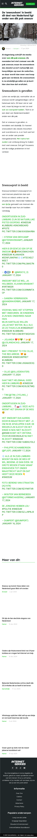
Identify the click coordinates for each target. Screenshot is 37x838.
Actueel (16, 49)
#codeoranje (16, 436)
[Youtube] (24, 768)
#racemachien (25, 251)
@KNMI (6, 433)
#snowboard (20, 225)
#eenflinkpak (10, 257)
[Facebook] (12, 768)
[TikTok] (20, 768)
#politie (6, 509)
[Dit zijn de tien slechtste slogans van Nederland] (18, 606)
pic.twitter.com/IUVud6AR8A (18, 231)
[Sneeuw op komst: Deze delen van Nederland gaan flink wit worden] (18, 574)
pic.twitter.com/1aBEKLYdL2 (18, 442)
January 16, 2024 (11, 523)
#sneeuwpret (20, 357)
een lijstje (6, 204)
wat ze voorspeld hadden (13, 110)
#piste (5, 228)
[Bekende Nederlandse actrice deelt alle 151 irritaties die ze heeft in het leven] (18, 671)
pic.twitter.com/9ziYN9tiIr (17, 489)
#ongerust (27, 328)
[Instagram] (16, 768)
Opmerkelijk (6, 689)
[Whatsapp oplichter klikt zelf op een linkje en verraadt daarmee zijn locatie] (18, 703)
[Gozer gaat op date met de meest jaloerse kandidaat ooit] (18, 736)
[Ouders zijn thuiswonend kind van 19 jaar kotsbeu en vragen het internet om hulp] (18, 639)
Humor (4, 624)
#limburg (7, 225)
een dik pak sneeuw (15, 58)
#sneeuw (26, 222)
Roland (8, 49)
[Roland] (4, 48)
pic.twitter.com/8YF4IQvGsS (18, 334)
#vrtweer (8, 287)
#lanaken (18, 254)
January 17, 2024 (11, 275)
